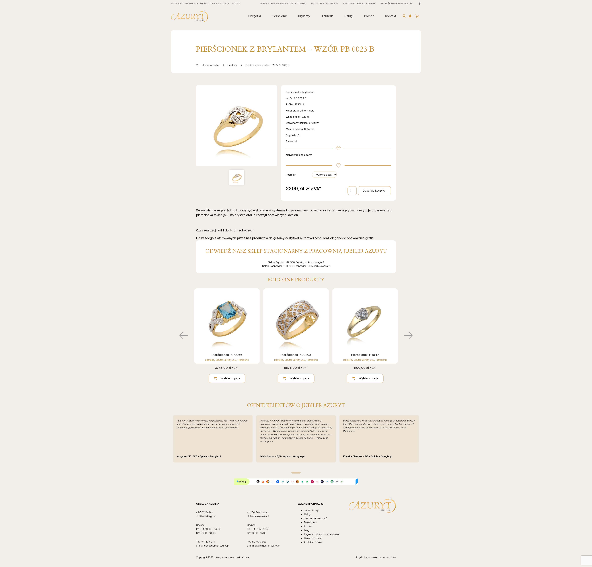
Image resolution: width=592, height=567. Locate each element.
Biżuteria (327, 16)
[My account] (410, 16)
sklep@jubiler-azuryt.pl (396, 3)
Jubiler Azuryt (311, 510)
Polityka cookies (313, 542)
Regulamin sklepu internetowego (322, 534)
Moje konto (310, 522)
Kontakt (390, 16)
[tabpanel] (213, 438)
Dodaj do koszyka (374, 190)
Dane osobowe (312, 538)
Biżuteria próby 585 (226, 359)
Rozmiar (291, 174)
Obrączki (254, 16)
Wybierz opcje (230, 378)
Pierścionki (279, 16)
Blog (306, 530)
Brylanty (304, 16)
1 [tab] (296, 473)
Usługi (348, 16)
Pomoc (369, 16)
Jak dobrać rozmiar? (315, 518)
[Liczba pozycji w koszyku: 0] (417, 16)
